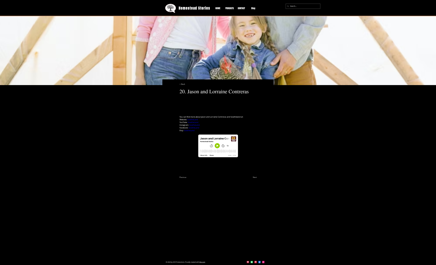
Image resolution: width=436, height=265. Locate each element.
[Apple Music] (255, 262)
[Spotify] (252, 262)
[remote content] (218, 146)
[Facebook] (259, 262)
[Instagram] (263, 262)
